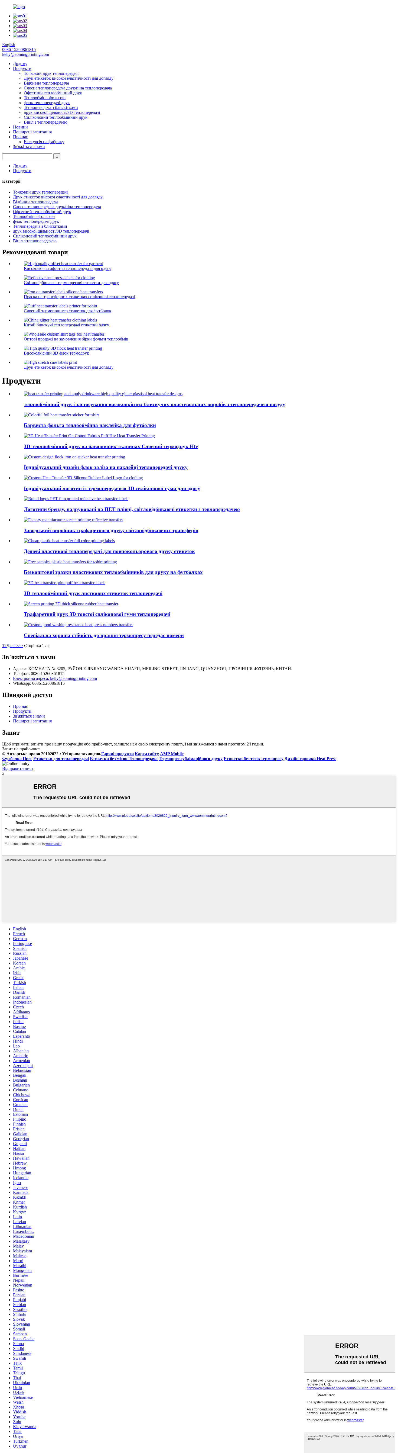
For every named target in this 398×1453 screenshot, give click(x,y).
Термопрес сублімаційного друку (191, 758)
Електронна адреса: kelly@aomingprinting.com (55, 678)
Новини (20, 127)
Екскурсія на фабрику (44, 141)
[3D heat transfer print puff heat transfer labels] (64, 582)
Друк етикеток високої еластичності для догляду (68, 78)
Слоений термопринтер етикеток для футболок (67, 310)
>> (20, 645)
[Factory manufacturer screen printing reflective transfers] (73, 519)
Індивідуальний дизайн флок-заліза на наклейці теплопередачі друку (106, 467)
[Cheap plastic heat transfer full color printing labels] (69, 540)
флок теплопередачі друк (47, 102)
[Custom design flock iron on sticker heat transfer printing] (74, 457)
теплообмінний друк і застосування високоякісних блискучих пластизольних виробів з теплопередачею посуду (154, 404)
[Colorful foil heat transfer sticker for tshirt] (61, 415)
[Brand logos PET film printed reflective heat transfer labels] (76, 498)
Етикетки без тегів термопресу (253, 758)
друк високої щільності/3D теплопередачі (62, 112)
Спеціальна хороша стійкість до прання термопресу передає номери (104, 635)
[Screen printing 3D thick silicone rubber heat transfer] (71, 604)
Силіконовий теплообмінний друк (55, 117)
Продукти (22, 68)
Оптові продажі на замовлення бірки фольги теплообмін (76, 339)
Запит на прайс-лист (21, 749)
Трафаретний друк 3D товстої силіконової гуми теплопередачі (97, 614)
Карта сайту (147, 753)
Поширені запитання (32, 132)
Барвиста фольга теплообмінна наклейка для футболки (90, 425)
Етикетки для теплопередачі (61, 758)
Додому (20, 63)
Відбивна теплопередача (46, 83)
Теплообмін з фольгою (45, 97)
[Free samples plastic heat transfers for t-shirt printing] (70, 562)
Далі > (12, 645)
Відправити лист (17, 768)
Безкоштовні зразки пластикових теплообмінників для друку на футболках (113, 572)
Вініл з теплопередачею (45, 122)
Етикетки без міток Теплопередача (124, 758)
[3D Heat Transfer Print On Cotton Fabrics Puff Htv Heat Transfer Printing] (89, 435)
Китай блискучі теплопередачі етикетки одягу (66, 325)
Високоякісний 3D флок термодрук (56, 353)
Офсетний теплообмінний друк (53, 93)
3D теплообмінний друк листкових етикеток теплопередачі (93, 593)
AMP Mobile (172, 753)
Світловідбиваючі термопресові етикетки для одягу (71, 282)
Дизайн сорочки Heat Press (310, 758)
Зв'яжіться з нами (29, 146)
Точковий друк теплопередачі (51, 73)
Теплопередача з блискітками (51, 107)
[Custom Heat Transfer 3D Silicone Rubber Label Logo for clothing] (83, 477)
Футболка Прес (17, 758)
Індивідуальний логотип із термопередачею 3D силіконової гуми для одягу (112, 488)
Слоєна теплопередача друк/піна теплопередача (68, 88)
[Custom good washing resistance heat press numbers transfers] (78, 624)
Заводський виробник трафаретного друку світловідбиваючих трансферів (111, 530)
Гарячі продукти (117, 753)
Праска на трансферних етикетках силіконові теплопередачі (79, 296)
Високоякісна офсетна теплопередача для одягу (67, 268)
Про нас (20, 136)
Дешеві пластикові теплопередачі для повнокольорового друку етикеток (109, 551)
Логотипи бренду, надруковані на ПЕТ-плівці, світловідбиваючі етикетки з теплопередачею (132, 509)
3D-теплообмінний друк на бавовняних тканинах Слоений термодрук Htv (111, 446)
